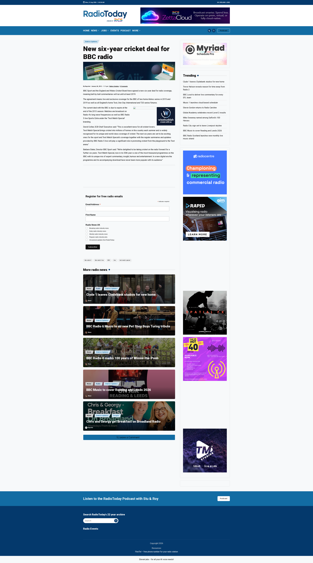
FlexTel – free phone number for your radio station (156, 552)
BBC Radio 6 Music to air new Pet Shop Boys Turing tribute (128, 326)
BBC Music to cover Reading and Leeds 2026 (118, 390)
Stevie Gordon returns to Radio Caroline (200, 107)
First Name (91, 215)
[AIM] (205, 218)
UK (218, 2)
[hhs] (205, 312)
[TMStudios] (205, 450)
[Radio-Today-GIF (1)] (205, 172)
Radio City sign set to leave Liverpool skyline (202, 125)
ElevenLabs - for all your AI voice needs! (156, 559)
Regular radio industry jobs (98, 237)
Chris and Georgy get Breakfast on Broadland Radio (123, 421)
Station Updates (91, 41)
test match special (125, 260)
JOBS (228, 2)
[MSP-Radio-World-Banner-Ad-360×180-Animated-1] (205, 54)
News (89, 288)
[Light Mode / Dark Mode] (209, 30)
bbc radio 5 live (99, 260)
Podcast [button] (223, 498)
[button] (224, 30)
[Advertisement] (129, 177)
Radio (98, 288)
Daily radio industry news (97, 231)
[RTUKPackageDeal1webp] (129, 71)
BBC (108, 260)
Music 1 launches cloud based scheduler (200, 102)
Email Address (93, 204)
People (116, 415)
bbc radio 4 (88, 260)
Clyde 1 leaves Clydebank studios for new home (121, 294)
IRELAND (222, 2)
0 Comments (124, 86)
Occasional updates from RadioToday (101, 240)
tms (115, 260)
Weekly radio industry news (98, 234)
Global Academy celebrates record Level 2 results (204, 112)
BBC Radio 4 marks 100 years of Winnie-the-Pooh (122, 358)
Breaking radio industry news (99, 228)
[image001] (205, 359)
